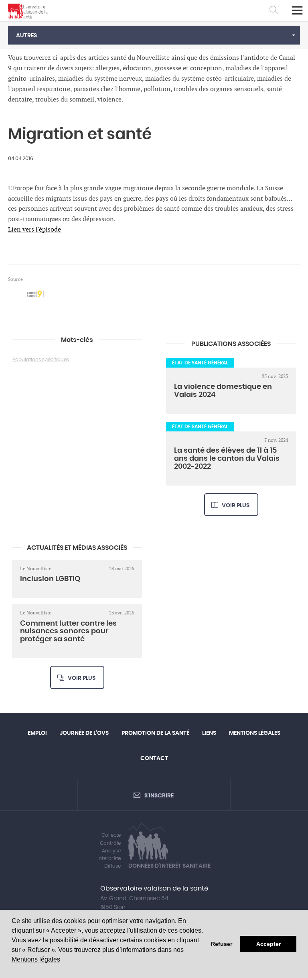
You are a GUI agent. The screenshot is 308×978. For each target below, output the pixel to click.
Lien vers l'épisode (34, 230)
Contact (154, 758)
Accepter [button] (268, 944)
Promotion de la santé (155, 733)
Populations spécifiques (40, 359)
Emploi (37, 733)
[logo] (28, 11)
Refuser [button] (221, 944)
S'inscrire (159, 796)
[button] (154, 35)
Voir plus (235, 505)
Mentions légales (36, 959)
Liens (209, 733)
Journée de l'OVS (84, 733)
